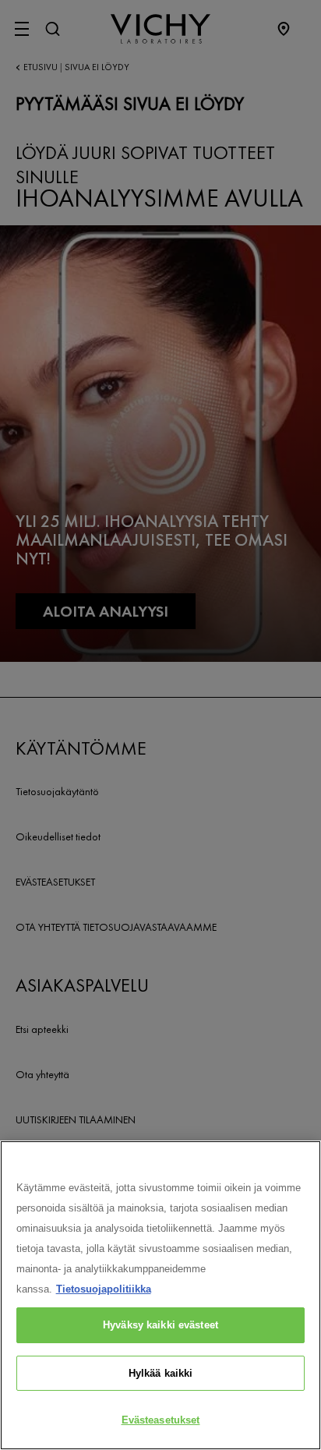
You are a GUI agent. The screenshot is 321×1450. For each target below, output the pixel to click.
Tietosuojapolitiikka (103, 1289)
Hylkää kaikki (161, 1373)
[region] (160, 1295)
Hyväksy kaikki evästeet (160, 1325)
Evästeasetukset (161, 1420)
